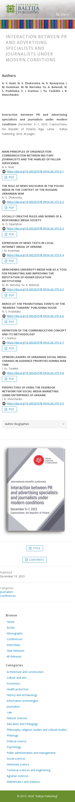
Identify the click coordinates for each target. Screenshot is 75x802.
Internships (13, 645)
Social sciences (16, 758)
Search (64, 14)
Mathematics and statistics (23, 782)
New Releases (15, 650)
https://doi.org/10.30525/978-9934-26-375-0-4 (35, 255)
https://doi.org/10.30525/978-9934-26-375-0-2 (35, 202)
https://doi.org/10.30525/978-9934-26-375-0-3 (35, 228)
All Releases (14, 656)
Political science (16, 741)
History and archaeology (22, 695)
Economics (13, 683)
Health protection (17, 689)
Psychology (14, 747)
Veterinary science (18, 764)
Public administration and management (31, 753)
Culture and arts (17, 677)
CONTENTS (36, 560)
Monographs (15, 633)
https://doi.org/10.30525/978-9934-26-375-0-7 (35, 342)
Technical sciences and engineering (28, 770)
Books (11, 627)
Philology (12, 735)
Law (9, 712)
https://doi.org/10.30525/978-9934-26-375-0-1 (35, 171)
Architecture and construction (25, 672)
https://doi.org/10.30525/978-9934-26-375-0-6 (35, 316)
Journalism (6, 592)
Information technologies (22, 701)
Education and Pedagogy (22, 724)
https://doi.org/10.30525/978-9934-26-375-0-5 (35, 289)
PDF (11, 177)
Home (10, 622)
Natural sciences (17, 718)
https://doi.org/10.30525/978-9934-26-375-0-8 (35, 373)
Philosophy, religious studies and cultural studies (37, 729)
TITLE (36, 548)
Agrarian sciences (17, 776)
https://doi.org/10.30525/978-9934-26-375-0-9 (35, 403)
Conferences (8, 596)
